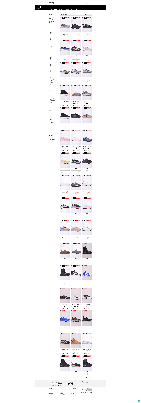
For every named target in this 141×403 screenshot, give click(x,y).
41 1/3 (50, 46)
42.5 (50, 51)
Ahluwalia (51, 93)
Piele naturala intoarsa (52, 100)
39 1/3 (50, 41)
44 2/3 (50, 57)
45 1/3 (50, 60)
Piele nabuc (51, 99)
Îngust (50, 85)
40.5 (50, 44)
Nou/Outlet (51, 25)
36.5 (50, 33)
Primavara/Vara (51, 78)
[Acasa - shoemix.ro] (52, 3)
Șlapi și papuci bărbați (51, 20)
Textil (50, 105)
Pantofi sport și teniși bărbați (52, 15)
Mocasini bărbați (51, 18)
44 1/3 (50, 56)
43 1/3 (50, 53)
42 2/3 (50, 50)
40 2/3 (50, 43)
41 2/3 (50, 47)
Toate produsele (51, 14)
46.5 (50, 65)
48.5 (50, 69)
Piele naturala (51, 98)
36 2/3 (50, 32)
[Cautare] (73, 3)
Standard (51, 83)
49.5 (50, 71)
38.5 (50, 39)
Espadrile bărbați (51, 19)
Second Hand (51, 26)
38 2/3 (50, 38)
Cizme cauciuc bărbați (51, 21)
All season (51, 80)
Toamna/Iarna (51, 79)
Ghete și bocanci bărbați (51, 17)
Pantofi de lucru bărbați (51, 22)
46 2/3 (50, 64)
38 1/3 (50, 37)
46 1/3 (50, 63)
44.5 (50, 58)
